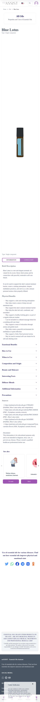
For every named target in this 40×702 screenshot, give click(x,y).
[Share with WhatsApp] (12, 564)
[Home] (10, 3)
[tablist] (20, 260)
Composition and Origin (11, 363)
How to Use (6, 351)
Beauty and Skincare (10, 370)
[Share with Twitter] (7, 564)
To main (11, 481)
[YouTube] (9, 677)
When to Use (7, 357)
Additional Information (11, 389)
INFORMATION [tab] (11, 260)
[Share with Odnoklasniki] (33, 564)
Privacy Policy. (16, 694)
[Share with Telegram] (23, 564)
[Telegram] (6, 677)
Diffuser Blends (8, 382)
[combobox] (23, 3)
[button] (36, 3)
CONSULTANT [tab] (29, 260)
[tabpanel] (20, 354)
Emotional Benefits (9, 345)
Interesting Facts (8, 376)
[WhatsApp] (3, 677)
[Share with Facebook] (17, 564)
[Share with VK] (28, 564)
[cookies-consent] (32, 684)
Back (29, 481)
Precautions (6, 395)
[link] (16, 9)
